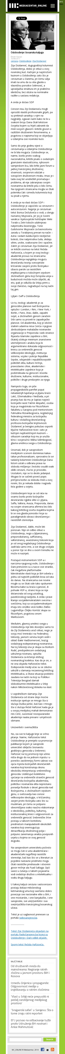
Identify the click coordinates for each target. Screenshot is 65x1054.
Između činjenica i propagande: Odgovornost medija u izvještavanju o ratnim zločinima (30, 986)
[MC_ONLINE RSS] (52, 1049)
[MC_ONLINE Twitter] (47, 1049)
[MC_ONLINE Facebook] (42, 1049)
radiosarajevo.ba (28, 917)
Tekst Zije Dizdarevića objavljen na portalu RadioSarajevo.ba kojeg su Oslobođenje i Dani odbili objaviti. (29, 934)
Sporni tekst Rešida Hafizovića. (27, 944)
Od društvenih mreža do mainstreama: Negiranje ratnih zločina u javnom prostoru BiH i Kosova (30, 971)
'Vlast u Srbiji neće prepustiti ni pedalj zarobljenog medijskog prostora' (30, 1000)
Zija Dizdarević (39, 61)
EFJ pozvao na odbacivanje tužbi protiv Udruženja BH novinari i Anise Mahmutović (31, 1023)
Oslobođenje (25, 61)
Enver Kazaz (16, 56)
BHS (61, 2)
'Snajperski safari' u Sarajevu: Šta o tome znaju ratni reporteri (32, 1012)
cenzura (14, 61)
